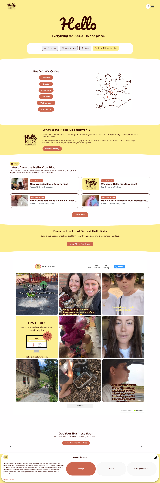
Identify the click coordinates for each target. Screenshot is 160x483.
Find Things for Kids (107, 48)
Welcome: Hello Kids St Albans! (119, 184)
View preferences (141, 469)
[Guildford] (107, 97)
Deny (111, 469)
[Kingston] (111, 93)
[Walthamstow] (114, 89)
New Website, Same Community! (49, 184)
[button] (155, 457)
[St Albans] (109, 85)
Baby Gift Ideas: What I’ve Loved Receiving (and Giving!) (62, 200)
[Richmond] (110, 91)
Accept (81, 469)
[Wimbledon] (112, 92)
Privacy (6, 479)
